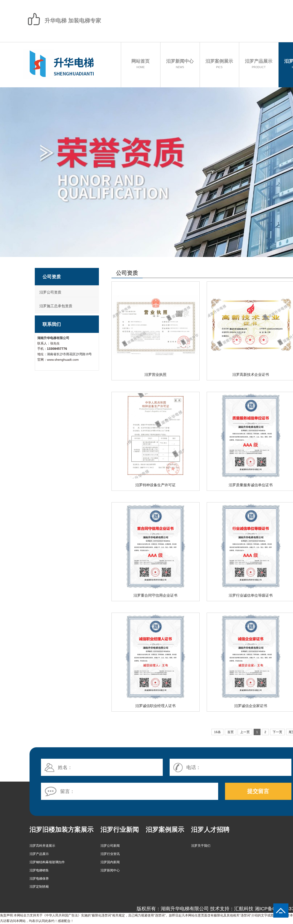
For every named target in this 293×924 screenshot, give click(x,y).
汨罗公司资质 (50, 292)
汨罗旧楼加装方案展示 (62, 829)
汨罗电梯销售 (39, 870)
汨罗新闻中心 (180, 64)
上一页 (245, 732)
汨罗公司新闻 (110, 845)
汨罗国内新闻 (110, 862)
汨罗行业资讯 (110, 854)
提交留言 (258, 791)
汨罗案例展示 (219, 64)
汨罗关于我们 (200, 845)
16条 (217, 732)
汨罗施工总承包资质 (55, 306)
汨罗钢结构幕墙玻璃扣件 (47, 862)
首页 (230, 732)
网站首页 (140, 64)
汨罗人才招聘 (210, 829)
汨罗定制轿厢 (39, 886)
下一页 (277, 732)
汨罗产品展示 (258, 64)
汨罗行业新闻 (119, 829)
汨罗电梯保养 (39, 878)
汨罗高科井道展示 (42, 845)
